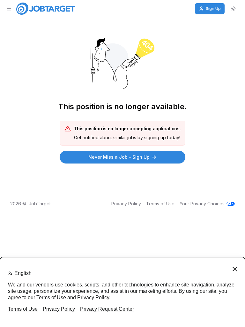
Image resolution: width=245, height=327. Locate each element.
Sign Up (213, 8)
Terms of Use (160, 203)
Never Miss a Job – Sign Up (119, 157)
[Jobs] (45, 8)
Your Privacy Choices (202, 203)
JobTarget (40, 203)
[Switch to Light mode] (233, 8)
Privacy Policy (126, 203)
